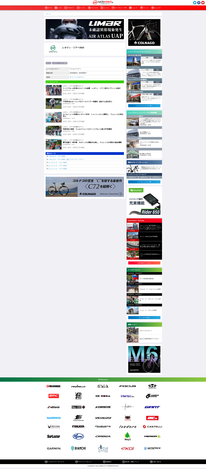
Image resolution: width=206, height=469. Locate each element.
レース (59, 8)
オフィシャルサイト (77, 77)
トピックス (94, 8)
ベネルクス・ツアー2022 (56, 156)
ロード (48, 63)
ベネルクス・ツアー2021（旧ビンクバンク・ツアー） (66, 159)
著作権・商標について (132, 462)
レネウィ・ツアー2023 (60, 63)
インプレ (82, 8)
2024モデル (156, 177)
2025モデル (144, 177)
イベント (146, 8)
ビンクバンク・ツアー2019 (57, 165)
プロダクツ (70, 8)
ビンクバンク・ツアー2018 (57, 169)
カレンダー (157, 8)
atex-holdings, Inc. (101, 466)
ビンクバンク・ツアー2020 (57, 162)
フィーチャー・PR (120, 8)
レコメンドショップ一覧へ (144, 105)
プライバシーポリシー (85, 462)
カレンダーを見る (144, 317)
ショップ (134, 8)
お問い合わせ (157, 462)
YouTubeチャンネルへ (144, 263)
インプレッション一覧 (144, 182)
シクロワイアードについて (56, 462)
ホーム (48, 14)
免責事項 (108, 462)
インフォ (106, 8)
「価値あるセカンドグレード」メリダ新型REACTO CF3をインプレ (150, 168)
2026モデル (132, 177)
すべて (50, 8)
